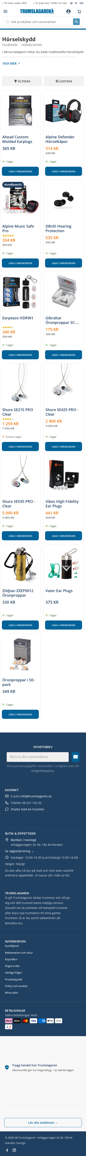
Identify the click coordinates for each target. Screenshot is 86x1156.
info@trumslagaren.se (36, 796)
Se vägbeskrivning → (19, 851)
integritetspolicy (42, 771)
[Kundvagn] (78, 11)
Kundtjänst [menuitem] (12, 946)
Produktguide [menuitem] (13, 979)
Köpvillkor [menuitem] (11, 959)
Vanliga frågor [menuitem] (13, 972)
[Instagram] (14, 1150)
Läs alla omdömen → (43, 1123)
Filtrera (24, 81)
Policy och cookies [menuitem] (16, 986)
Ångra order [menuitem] (12, 966)
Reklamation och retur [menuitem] (19, 952)
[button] (5, 11)
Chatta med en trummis (27, 809)
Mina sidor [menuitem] (11, 992)
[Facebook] (7, 1150)
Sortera (65, 81)
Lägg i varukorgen (20, 171)
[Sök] (76, 21)
